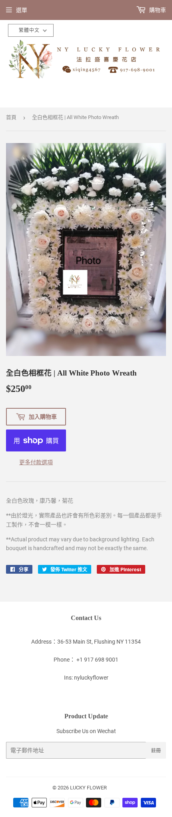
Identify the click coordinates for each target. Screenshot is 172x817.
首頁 (11, 117)
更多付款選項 (36, 462)
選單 (21, 10)
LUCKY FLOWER (88, 788)
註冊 (156, 750)
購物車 (157, 10)
